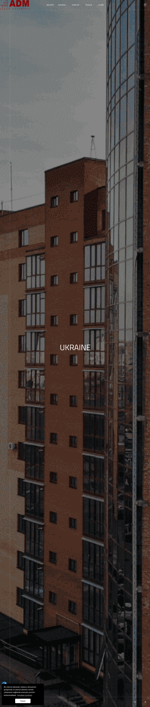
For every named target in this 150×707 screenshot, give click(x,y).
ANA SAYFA (50, 5)
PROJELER (88, 5)
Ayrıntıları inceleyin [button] (24, 695)
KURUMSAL (62, 5)
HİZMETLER (75, 5)
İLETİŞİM (101, 5)
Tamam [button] (22, 701)
